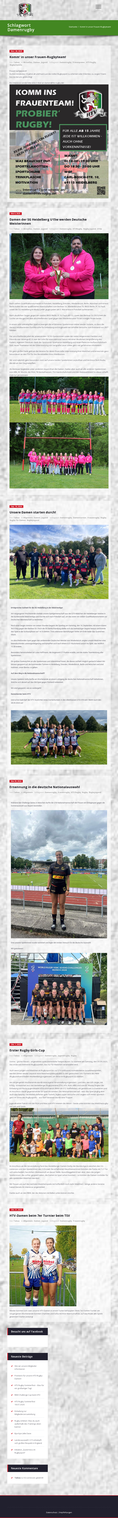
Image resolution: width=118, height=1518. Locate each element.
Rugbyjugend (33, 520)
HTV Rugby (91, 62)
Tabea (16, 62)
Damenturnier (79, 517)
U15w (99, 229)
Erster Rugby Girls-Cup (27, 1050)
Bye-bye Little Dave (23, 1433)
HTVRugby (77, 229)
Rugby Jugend (89, 229)
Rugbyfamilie (16, 65)
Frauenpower (79, 62)
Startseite (73, 26)
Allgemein (28, 517)
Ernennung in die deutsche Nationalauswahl (44, 787)
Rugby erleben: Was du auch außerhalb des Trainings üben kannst (28, 1423)
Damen (36, 62)
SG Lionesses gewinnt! (33, 1477)
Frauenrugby (93, 517)
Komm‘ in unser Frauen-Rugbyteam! (95, 26)
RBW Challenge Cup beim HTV (27, 1395)
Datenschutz (51, 1512)
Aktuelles (27, 62)
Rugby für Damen (18, 520)
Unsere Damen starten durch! (32, 512)
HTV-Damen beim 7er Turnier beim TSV (39, 1216)
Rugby (103, 517)
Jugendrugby (64, 1055)
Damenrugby (66, 62)
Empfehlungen (65, 1512)
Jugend (44, 62)
